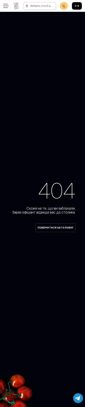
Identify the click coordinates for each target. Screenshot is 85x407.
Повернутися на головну (56, 227)
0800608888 (63, 6)
